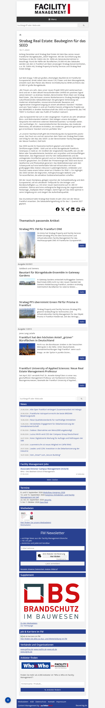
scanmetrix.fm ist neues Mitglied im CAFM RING (45, 444)
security (48, 499)
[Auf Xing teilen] (67, 210)
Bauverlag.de (81, 705)
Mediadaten (25, 525)
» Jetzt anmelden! (52, 563)
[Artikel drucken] (83, 209)
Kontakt (51, 701)
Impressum (61, 701)
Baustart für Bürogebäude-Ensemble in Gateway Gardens (49, 274)
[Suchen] (83, 25)
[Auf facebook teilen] (57, 210)
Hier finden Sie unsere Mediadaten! (35, 522)
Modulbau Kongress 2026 (54, 492)
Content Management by (29, 705)
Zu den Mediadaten (28, 623)
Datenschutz (40, 701)
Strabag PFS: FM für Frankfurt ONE (40, 229)
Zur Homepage (26, 625)
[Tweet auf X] (62, 210)
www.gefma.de (26, 649)
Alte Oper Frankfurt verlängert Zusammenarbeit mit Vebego (50, 409)
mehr (82, 245)
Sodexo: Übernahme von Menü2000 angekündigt (46, 430)
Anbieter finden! (53, 690)
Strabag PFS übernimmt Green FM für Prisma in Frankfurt (48, 303)
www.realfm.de (40, 649)
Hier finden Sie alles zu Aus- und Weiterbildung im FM (43, 638)
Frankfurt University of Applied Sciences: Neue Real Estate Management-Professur (51, 370)
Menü (54, 19)
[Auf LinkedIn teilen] (73, 210)
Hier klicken (55, 556)
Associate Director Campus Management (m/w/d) (44, 468)
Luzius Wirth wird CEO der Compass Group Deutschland (49, 434)
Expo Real (44, 502)
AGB (32, 701)
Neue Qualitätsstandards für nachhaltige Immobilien (48, 420)
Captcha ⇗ (62, 559)
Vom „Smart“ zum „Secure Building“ (40, 455)
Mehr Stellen (52, 480)
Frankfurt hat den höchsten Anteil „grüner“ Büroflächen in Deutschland (46, 339)
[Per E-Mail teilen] (78, 209)
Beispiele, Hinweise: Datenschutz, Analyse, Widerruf (38, 569)
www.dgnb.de (26, 652)
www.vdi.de (52, 649)
